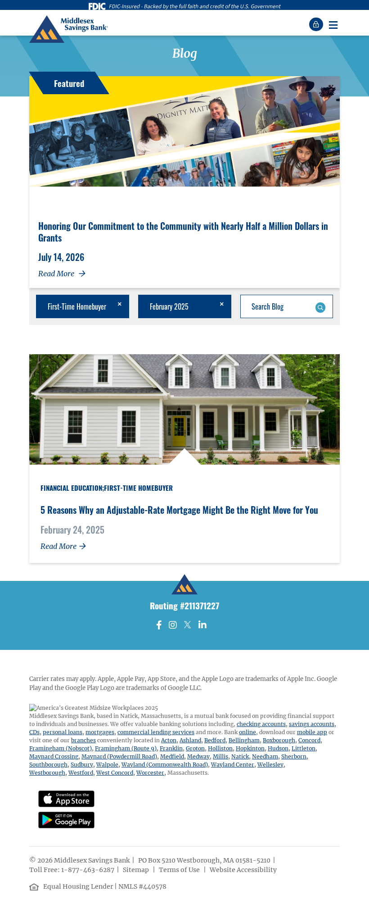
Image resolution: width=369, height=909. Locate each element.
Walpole (107, 764)
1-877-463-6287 (87, 870)
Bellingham (244, 740)
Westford (80, 772)
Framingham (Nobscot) (60, 748)
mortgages (100, 732)
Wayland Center (232, 764)
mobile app (312, 732)
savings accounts (311, 724)
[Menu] (333, 24)
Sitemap (136, 870)
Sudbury (82, 764)
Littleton (303, 748)
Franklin (171, 748)
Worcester (150, 772)
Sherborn (293, 756)
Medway (198, 756)
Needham (265, 756)
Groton (195, 748)
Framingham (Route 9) (126, 748)
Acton (168, 740)
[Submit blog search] (320, 306)
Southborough (48, 764)
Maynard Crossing (53, 756)
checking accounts (261, 724)
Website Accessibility (244, 870)
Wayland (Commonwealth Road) (165, 764)
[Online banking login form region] (317, 24)
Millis (220, 756)
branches (83, 740)
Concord (309, 740)
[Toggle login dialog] (317, 24)
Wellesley (270, 764)
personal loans (62, 732)
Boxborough (279, 740)
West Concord (114, 772)
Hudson (278, 748)
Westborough (47, 772)
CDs (34, 732)
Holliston (220, 748)
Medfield (172, 756)
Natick (240, 756)
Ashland (190, 740)
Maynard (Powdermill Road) (119, 756)
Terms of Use (180, 870)
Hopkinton (250, 748)
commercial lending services (155, 732)
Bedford (214, 740)
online (247, 732)
